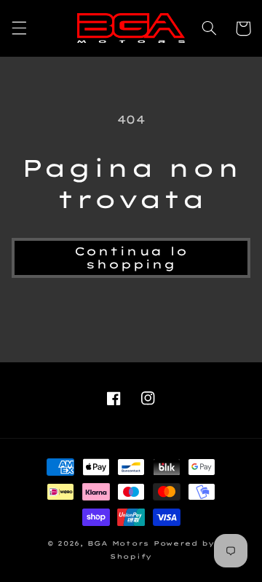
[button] (19, 28)
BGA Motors (118, 543)
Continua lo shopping (131, 258)
